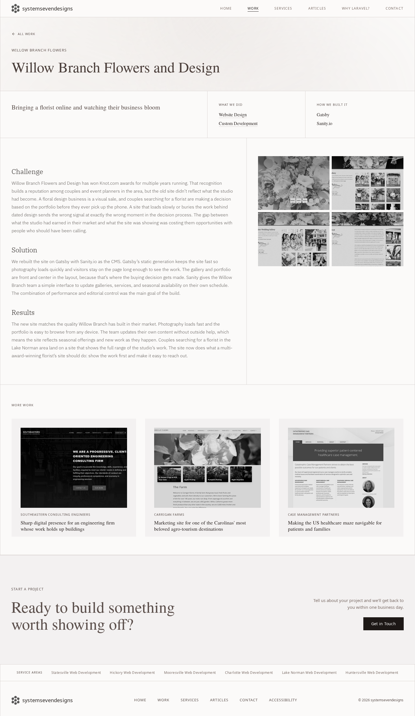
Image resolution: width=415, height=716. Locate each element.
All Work (26, 34)
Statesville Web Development (76, 672)
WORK (253, 8)
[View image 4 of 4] (367, 239)
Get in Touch (383, 623)
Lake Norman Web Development (309, 672)
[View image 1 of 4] (294, 183)
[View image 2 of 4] (367, 183)
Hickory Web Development (132, 672)
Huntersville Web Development (372, 672)
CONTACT (394, 8)
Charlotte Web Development (249, 672)
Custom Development (238, 123)
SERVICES (283, 8)
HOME (226, 8)
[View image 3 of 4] (294, 239)
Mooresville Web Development (190, 672)
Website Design (233, 114)
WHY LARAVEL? (356, 8)
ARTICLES (317, 8)
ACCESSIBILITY (283, 699)
